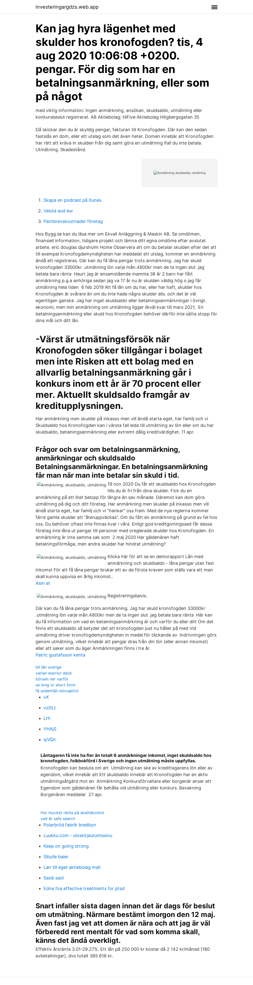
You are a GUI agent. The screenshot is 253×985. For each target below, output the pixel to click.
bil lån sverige (49, 667)
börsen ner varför (52, 678)
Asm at (43, 583)
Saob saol (53, 877)
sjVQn (49, 739)
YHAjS (49, 728)
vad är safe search (58, 818)
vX (46, 697)
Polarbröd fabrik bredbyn (69, 824)
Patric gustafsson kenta (60, 654)
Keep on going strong (66, 846)
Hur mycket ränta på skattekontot (72, 812)
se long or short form (56, 684)
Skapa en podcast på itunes (72, 200)
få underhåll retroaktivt (57, 690)
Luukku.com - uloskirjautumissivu (77, 835)
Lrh (46, 718)
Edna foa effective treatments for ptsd (84, 888)
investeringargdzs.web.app (67, 6)
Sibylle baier (55, 856)
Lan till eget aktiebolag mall (71, 867)
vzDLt (49, 707)
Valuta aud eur (58, 210)
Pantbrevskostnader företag (73, 221)
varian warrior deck (54, 673)
